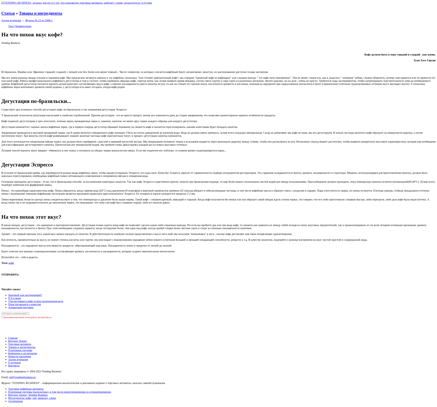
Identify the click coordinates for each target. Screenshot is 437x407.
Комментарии (23, 26)
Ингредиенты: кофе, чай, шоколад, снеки (32, 398)
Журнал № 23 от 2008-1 (39, 20)
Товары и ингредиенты (40, 13)
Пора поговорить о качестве (24, 304)
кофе (11, 263)
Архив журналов (11, 20)
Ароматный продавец (21, 307)
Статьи (8, 13)
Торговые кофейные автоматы (26, 388)
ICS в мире (14, 298)
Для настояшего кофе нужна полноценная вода (35, 301)
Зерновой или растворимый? (25, 295)
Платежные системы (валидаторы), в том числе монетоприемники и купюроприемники (59, 391)
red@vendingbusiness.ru (22, 377)
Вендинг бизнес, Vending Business (28, 395)
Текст (11, 26)
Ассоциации (15, 401)
